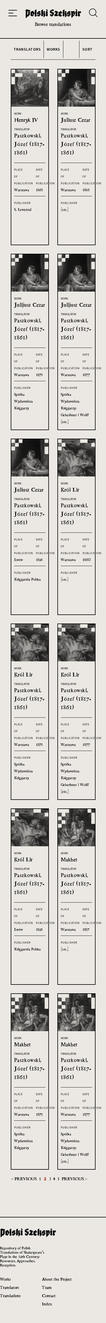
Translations (10, 1296)
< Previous (24, 1179)
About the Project (57, 1279)
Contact (49, 1296)
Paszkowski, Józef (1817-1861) (29, 144)
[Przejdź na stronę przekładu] (29, 105)
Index (47, 1304)
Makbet (69, 859)
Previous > (74, 1179)
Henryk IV (26, 119)
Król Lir (70, 489)
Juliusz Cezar (75, 119)
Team (46, 1287)
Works (5, 1279)
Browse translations (53, 24)
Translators (9, 1287)
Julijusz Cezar (29, 304)
